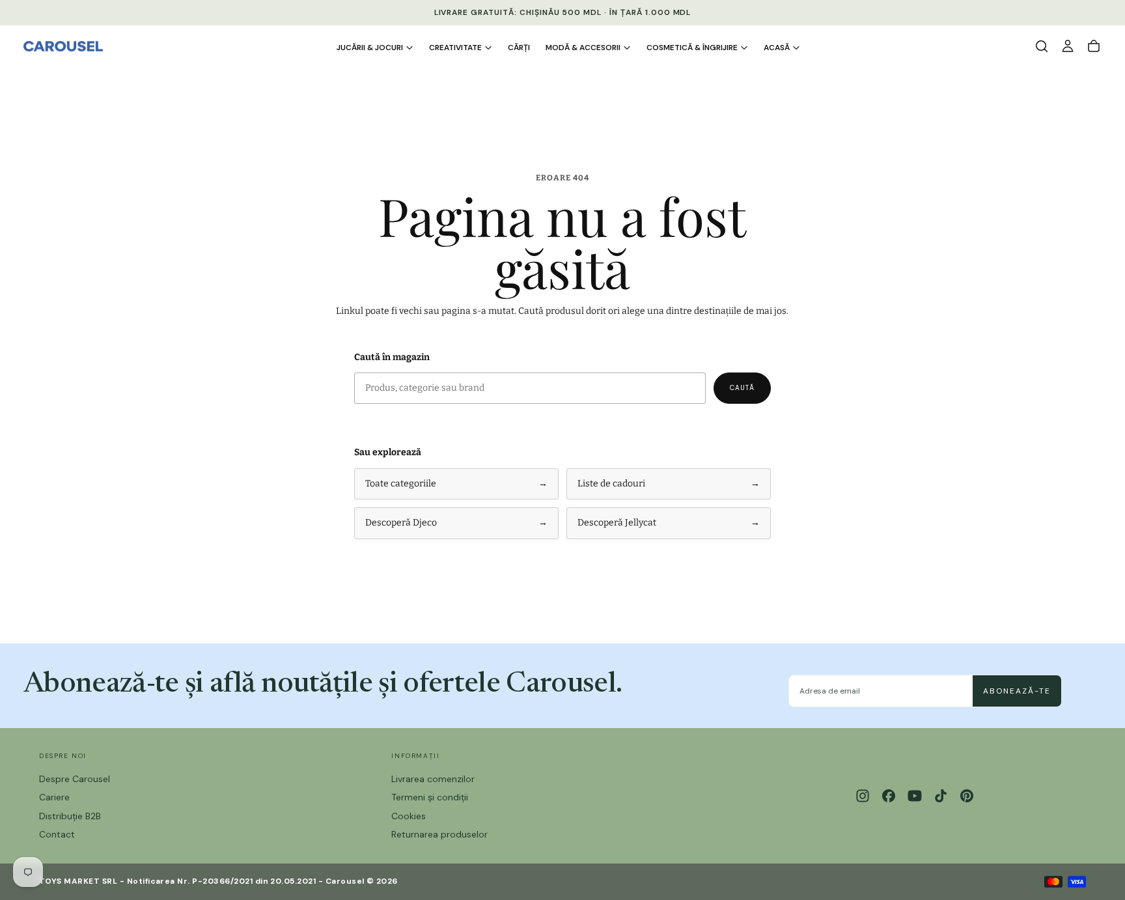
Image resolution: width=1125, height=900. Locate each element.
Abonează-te (1017, 691)
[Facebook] (888, 796)
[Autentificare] (1068, 46)
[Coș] (1094, 46)
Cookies (408, 816)
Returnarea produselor (439, 834)
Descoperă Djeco (456, 522)
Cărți (519, 47)
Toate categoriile (456, 483)
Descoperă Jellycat (668, 522)
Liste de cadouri (668, 483)
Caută (742, 388)
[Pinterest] (967, 796)
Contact (57, 834)
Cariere (54, 797)
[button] (1041, 46)
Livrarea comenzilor (433, 779)
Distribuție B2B (70, 816)
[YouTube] (915, 796)
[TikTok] (941, 796)
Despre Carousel (74, 779)
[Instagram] (862, 796)
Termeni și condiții (429, 797)
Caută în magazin (392, 357)
